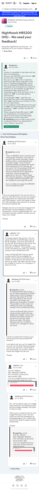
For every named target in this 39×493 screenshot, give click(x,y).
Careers (19, 479)
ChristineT (11, 20)
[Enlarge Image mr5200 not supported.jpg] (22, 384)
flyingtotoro (13, 65)
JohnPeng (9, 119)
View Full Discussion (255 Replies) (15, 134)
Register (26, 3)
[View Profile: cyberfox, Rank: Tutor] (7, 234)
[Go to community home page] (9, 3)
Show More (8, 51)
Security (19, 481)
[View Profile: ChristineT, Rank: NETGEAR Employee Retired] (4, 21)
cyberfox (11, 152)
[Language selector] (15, 3)
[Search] (20, 3)
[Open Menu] (36, 9)
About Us (19, 476)
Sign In (33, 3)
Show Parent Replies (8, 137)
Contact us (19, 478)
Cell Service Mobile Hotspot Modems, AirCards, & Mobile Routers (18, 9)
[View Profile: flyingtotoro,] (6, 66)
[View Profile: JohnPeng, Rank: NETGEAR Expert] (4, 142)
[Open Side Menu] (3, 3)
